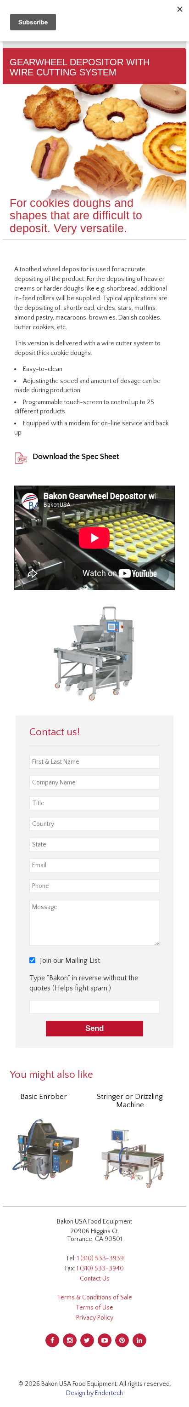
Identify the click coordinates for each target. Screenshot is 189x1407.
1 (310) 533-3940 (100, 1268)
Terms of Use (94, 1307)
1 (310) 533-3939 (100, 1258)
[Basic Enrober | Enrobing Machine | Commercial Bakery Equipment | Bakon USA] (45, 1148)
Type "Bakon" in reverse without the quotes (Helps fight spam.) (83, 983)
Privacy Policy (94, 1317)
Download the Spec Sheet (76, 456)
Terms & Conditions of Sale (94, 1297)
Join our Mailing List (70, 960)
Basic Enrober (43, 1096)
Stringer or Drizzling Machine (130, 1100)
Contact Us (95, 1278)
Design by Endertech (94, 1393)
